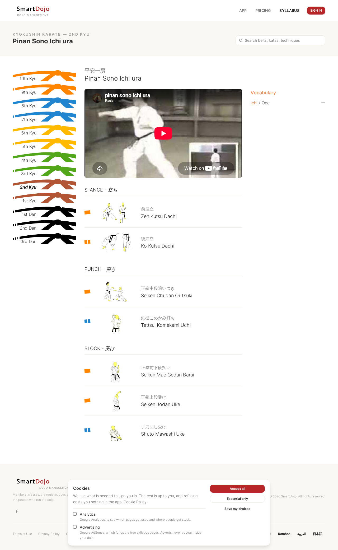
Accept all (237, 489)
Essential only (237, 499)
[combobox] (283, 40)
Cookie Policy (135, 502)
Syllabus (289, 10)
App (243, 10)
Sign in (316, 10)
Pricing (263, 10)
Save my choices (237, 509)
